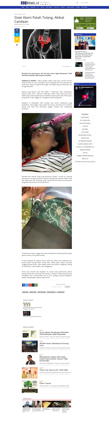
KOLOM (42, 7)
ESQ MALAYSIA (85, 138)
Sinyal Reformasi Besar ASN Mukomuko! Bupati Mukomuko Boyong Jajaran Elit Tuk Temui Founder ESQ (90, 75)
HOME (23, 7)
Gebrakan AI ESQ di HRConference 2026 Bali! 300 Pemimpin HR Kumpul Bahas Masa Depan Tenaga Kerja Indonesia (84, 55)
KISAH (24, 14)
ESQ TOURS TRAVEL (85, 123)
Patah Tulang (25, 292)
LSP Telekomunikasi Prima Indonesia (85, 161)
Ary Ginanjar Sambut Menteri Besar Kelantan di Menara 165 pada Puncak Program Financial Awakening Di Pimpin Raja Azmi (90, 66)
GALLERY (63, 7)
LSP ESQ (85, 153)
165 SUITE (85, 126)
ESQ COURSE (85, 132)
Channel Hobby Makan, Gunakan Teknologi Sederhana (65, 410)
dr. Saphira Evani (60, 292)
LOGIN (82, 2)
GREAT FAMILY (49, 7)
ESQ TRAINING (85, 117)
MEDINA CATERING (85, 150)
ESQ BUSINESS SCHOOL (85, 135)
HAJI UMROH (84, 7)
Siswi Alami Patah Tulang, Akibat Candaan (32, 316)
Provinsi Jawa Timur (51, 292)
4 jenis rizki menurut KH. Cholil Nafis (54, 370)
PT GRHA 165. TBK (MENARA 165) (85, 147)
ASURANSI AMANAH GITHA (85, 144)
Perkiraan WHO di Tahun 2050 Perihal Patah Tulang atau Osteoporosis (32, 308)
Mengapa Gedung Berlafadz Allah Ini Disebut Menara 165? (26, 410)
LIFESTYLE (56, 7)
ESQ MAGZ (85, 129)
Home (15, 14)
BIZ (38, 7)
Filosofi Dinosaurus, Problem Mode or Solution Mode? (56, 409)
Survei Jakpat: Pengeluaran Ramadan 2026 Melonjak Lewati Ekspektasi (54, 333)
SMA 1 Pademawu (41, 292)
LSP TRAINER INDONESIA (85, 141)
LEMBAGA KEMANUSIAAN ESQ (85, 156)
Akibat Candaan (33, 292)
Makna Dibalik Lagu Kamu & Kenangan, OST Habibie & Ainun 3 (37, 410)
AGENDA (78, 7)
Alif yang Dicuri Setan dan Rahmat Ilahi (46, 409)
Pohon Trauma (45, 383)
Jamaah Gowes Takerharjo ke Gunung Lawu (54, 344)
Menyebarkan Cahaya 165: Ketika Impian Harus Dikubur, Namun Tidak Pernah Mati (54, 359)
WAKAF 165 (85, 159)
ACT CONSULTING (85, 120)
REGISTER (86, 2)
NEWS (27, 7)
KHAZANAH (33, 7)
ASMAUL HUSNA (70, 7)
